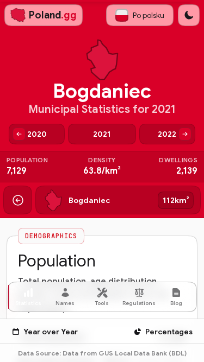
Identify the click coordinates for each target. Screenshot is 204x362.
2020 (37, 134)
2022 (167, 134)
